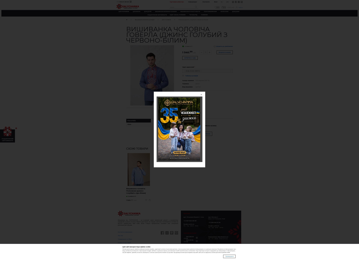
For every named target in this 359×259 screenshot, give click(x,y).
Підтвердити (229, 256)
